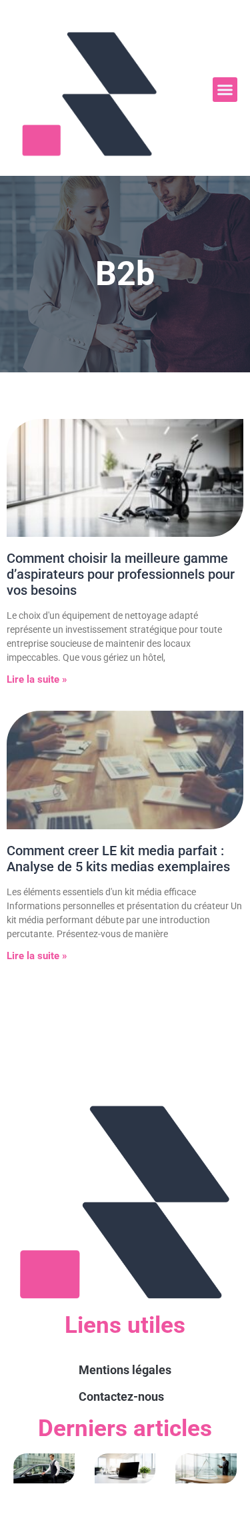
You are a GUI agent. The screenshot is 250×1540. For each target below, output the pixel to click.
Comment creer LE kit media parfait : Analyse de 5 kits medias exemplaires (118, 859)
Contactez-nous (121, 1396)
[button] (225, 90)
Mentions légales (125, 1370)
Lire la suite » (37, 679)
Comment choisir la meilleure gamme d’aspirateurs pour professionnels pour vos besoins (121, 574)
